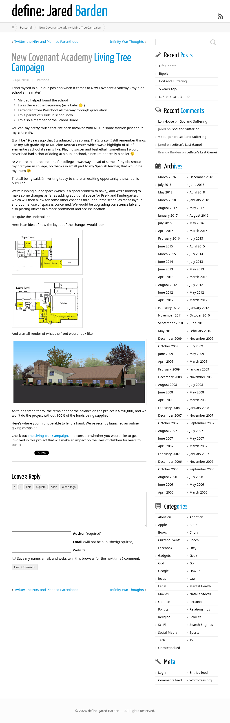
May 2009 (197, 354)
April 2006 (165, 492)
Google (163, 571)
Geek (193, 555)
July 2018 (165, 184)
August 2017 (167, 208)
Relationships (200, 609)
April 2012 (165, 300)
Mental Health (200, 586)
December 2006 (170, 461)
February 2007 (169, 454)
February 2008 (169, 408)
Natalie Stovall (200, 594)
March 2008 (198, 400)
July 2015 (196, 238)
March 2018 (167, 200)
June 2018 (197, 184)
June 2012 (165, 292)
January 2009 (199, 369)
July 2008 (196, 384)
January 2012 (199, 307)
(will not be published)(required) (103, 541)
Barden (60, 11)
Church (195, 532)
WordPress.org (201, 680)
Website (79, 550)
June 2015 (165, 246)
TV (191, 640)
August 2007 (167, 431)
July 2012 (196, 285)
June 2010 (197, 323)
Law (192, 578)
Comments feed (170, 680)
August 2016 (199, 215)
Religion (164, 617)
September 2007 (202, 423)
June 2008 (165, 392)
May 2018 (165, 192)
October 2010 (200, 315)
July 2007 (196, 431)
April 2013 (165, 277)
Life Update (167, 66)
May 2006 (197, 484)
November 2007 (201, 415)
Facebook (165, 548)
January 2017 (168, 215)
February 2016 (169, 238)
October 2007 (168, 423)
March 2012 (198, 300)
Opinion (164, 602)
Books (162, 532)
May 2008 (197, 392)
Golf (193, 563)
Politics (163, 609)
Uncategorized (169, 648)
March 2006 (198, 492)
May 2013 (197, 269)
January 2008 (199, 408)
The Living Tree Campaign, (48, 435)
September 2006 (202, 469)
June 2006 (165, 484)
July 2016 (165, 223)
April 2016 (165, 231)
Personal (26, 27)
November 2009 (201, 338)
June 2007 (165, 438)
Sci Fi (162, 624)
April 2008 (165, 400)
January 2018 (199, 200)
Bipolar (164, 73)
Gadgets (164, 555)
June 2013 (165, 269)
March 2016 (198, 231)
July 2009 (196, 346)
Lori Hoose (166, 121)
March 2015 (167, 254)
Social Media (167, 632)
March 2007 (198, 446)
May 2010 (165, 331)
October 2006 (168, 469)
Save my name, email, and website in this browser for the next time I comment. (78, 558)
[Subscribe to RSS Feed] (220, 16)
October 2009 (168, 346)
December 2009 (170, 338)
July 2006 (196, 477)
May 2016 (197, 223)
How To (195, 571)
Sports (194, 632)
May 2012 (197, 292)
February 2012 (169, 307)
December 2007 (170, 415)
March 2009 (198, 361)
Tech (161, 640)
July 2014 (196, 254)
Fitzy (193, 548)
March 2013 (198, 277)
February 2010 (200, 331)
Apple (162, 525)
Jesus (162, 578)
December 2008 (170, 377)
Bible (193, 525)
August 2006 (167, 477)
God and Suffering (173, 81)
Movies (163, 594)
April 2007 (165, 446)
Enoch (194, 540)
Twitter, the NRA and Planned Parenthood (46, 41)
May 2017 (197, 208)
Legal (162, 586)
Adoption (196, 517)
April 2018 (197, 192)
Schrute (195, 617)
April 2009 (165, 361)
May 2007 (197, 438)
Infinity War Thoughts (127, 41)
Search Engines (201, 624)
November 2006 (201, 461)
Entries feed (199, 672)
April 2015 (197, 246)
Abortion (164, 517)
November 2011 (170, 315)
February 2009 (169, 369)
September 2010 (170, 323)
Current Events (169, 540)
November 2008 (201, 377)
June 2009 (165, 354)
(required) (87, 533)
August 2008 (167, 384)
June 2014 (165, 261)
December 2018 (201, 177)
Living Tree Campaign (71, 63)
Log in (162, 672)
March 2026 (167, 177)
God (161, 563)
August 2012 (167, 285)
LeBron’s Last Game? (174, 96)
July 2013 (196, 261)
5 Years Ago (168, 89)
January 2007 (199, 454)
